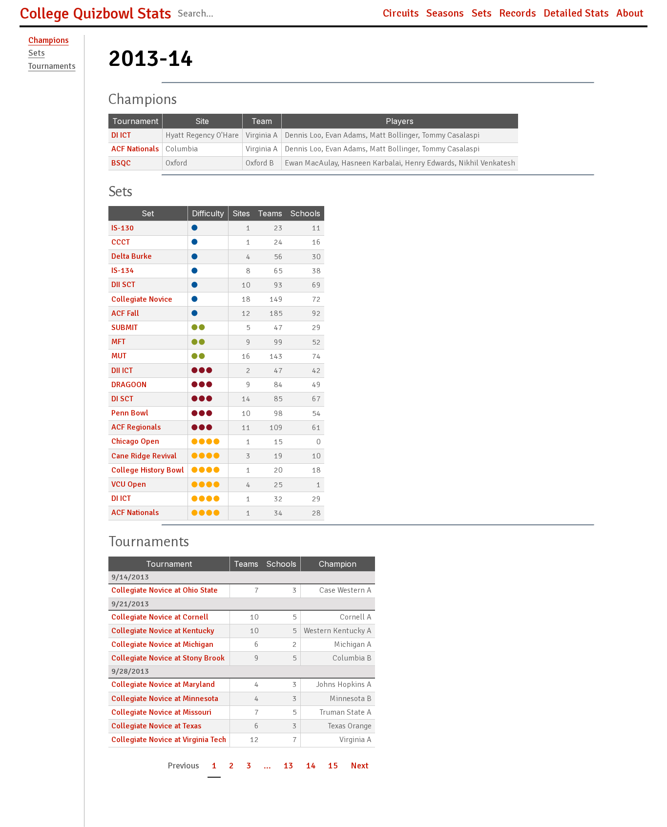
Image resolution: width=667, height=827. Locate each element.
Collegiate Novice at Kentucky (162, 631)
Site (202, 121)
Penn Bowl (129, 413)
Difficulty (208, 213)
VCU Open (128, 484)
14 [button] (311, 765)
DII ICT (122, 370)
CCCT (120, 242)
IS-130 (122, 228)
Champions (48, 40)
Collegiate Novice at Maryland (163, 684)
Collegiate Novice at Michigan (162, 644)
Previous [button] (183, 765)
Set (148, 213)
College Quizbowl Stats (95, 13)
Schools (305, 213)
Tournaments (52, 66)
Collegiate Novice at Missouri (161, 712)
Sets (482, 13)
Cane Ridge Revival (144, 456)
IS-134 (122, 270)
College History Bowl (147, 470)
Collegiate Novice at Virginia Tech (168, 739)
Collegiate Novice (141, 299)
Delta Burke (131, 256)
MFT (118, 342)
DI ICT (121, 135)
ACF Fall (125, 313)
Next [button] (360, 765)
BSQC (121, 163)
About (630, 13)
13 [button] (288, 765)
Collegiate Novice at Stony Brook (168, 658)
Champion (337, 564)
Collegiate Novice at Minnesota (164, 698)
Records (517, 13)
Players (400, 121)
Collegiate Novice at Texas (156, 726)
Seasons (445, 13)
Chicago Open (135, 441)
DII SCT (123, 284)
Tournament (135, 121)
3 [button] (249, 765)
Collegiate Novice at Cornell (159, 617)
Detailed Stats (576, 13)
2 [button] (231, 765)
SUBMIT (124, 327)
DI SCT (122, 399)
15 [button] (333, 765)
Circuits (401, 13)
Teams (270, 213)
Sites (241, 213)
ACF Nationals (135, 149)
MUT (118, 356)
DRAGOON (128, 385)
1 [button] (214, 765)
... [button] (267, 765)
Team (261, 121)
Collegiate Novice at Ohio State (164, 590)
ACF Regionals (136, 427)
